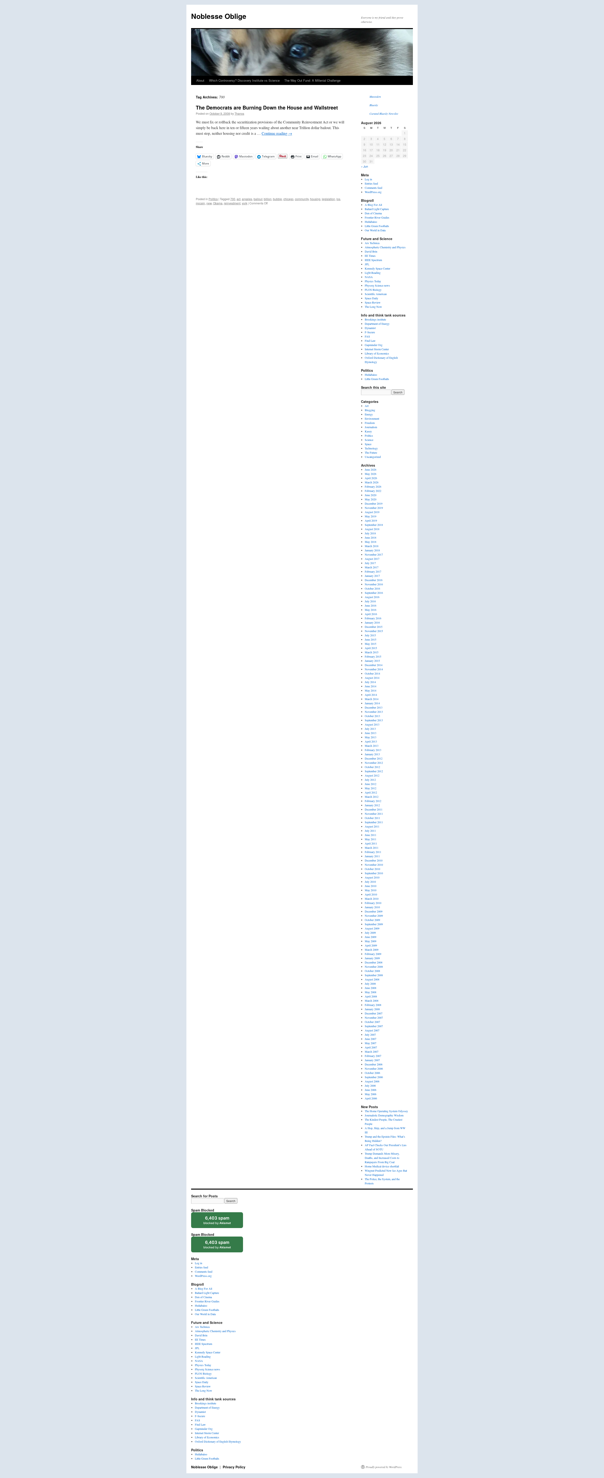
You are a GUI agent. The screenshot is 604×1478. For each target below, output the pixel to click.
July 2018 (370, 533)
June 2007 (370, 1039)
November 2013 (374, 712)
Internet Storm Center (377, 349)
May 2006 (370, 1094)
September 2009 (374, 924)
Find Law (370, 340)
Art (367, 406)
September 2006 (374, 1077)
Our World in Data (375, 230)
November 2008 (374, 966)
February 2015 (373, 656)
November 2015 (374, 631)
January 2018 (372, 550)
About (200, 80)
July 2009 (370, 932)
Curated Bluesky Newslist (383, 113)
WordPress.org (373, 192)
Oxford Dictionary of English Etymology (218, 1441)
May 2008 (370, 992)
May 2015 (370, 644)
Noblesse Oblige (218, 16)
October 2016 (372, 588)
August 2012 (372, 775)
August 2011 (372, 826)
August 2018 (372, 529)
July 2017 (370, 563)
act (238, 199)
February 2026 (373, 486)
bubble (277, 199)
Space (368, 444)
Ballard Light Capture (377, 209)
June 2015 (370, 639)
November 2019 (374, 508)
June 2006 (370, 1090)
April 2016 (371, 614)
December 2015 (373, 627)
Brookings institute (375, 319)
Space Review (373, 302)
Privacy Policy (234, 1467)
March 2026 (371, 482)
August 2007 (372, 1030)
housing (315, 199)
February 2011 (373, 852)
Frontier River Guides (377, 217)
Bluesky (373, 105)
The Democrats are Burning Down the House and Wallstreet (267, 107)
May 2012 (370, 788)
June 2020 (370, 495)
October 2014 (372, 673)
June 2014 (370, 686)
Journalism (371, 427)
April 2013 (371, 741)
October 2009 (372, 920)
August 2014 (372, 678)
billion (268, 199)
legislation (328, 199)
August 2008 (372, 979)
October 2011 (372, 818)
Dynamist (370, 328)
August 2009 (372, 928)
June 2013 (370, 733)
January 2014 (372, 703)
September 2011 (374, 822)
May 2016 (370, 610)
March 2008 (371, 1000)
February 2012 (373, 801)
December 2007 (373, 1013)
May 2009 (370, 941)
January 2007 (372, 1060)
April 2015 (371, 648)
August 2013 (372, 724)
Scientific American (376, 294)
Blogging (370, 410)
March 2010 (371, 898)
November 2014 (374, 669)
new (209, 203)
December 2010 (373, 860)
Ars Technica (372, 243)
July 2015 (370, 635)
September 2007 (374, 1026)
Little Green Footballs (377, 226)
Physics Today (373, 281)
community (302, 199)
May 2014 (370, 690)
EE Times (370, 256)
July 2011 (370, 830)
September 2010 (374, 873)
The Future (371, 452)
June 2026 (370, 469)
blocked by (221, 1222)
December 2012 (373, 758)
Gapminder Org (373, 345)
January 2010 (372, 907)
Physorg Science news (377, 285)
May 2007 (370, 1043)
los (338, 199)
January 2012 (372, 805)
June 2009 (370, 937)
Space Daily (371, 298)
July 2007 (370, 1034)
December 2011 (373, 809)
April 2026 (371, 478)
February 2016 (373, 618)
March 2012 (371, 796)
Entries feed (371, 183)
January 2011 (372, 856)
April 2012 (371, 792)
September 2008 (374, 975)
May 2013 (370, 737)
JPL (367, 264)
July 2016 (370, 601)
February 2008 (373, 1005)
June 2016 (370, 605)
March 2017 (371, 567)
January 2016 (372, 622)
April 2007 (371, 1047)
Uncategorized (373, 457)
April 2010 (371, 894)
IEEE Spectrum (373, 260)
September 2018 (374, 525)
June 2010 (370, 886)
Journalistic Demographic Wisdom (384, 1115)
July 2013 (370, 729)
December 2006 (373, 1064)
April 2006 (371, 1098)
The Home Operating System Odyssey (386, 1111)
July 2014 (370, 682)
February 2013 (373, 750)
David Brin (371, 251)
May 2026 (370, 474)
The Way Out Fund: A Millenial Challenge (312, 80)
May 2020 (370, 499)
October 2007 (372, 1022)
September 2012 (374, 771)
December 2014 (373, 665)
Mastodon (375, 96)
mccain (200, 203)
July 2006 (370, 1085)
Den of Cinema (373, 213)
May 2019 (370, 516)
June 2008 (370, 988)
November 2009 (374, 915)
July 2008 (370, 983)
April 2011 (371, 843)
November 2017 (374, 554)
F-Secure (370, 332)
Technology (371, 448)
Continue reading (277, 133)
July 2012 (370, 779)
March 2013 (371, 745)
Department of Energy (377, 323)
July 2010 (370, 881)
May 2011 (370, 839)
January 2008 (372, 1009)
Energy (369, 414)
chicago (288, 199)
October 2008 (372, 971)
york (244, 203)
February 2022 (373, 491)
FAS (367, 336)
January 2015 (372, 661)
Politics (213, 199)
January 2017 (372, 576)
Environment (372, 418)
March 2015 (371, 652)
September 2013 (374, 720)
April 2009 (371, 945)
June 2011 (370, 835)
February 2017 (373, 571)
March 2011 (371, 847)
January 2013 (372, 754)
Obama (217, 203)
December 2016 (373, 580)
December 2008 (373, 962)
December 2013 (373, 707)
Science (369, 440)
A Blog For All (373, 205)
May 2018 (370, 542)
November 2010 (374, 864)
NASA (369, 277)
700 (232, 199)
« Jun (364, 166)
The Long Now (373, 306)
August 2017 (372, 559)
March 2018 (371, 546)
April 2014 (371, 695)
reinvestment (232, 203)
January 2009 (372, 958)
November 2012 (374, 762)
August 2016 (372, 597)
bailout (258, 199)
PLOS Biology (373, 289)
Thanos (239, 113)
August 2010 (372, 877)
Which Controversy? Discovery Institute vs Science (244, 80)
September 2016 (374, 593)
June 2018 (370, 537)
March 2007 (371, 1051)
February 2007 (373, 1056)
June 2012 (370, 784)
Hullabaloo (371, 222)
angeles (247, 199)
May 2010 (370, 890)
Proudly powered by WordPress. (384, 1467)
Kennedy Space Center (377, 268)
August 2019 (372, 512)
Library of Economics (377, 353)
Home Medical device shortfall (382, 1166)
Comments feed (373, 188)
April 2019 (371, 520)
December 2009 (373, 911)
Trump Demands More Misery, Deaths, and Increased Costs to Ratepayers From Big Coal (382, 1158)
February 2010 (373, 903)
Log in (368, 179)
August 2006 (372, 1081)
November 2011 (374, 813)
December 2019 (373, 503)
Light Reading (373, 272)
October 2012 (372, 767)
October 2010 (372, 869)
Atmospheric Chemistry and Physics (385, 247)
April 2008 (371, 996)
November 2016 (374, 584)
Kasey (368, 431)
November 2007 (374, 1017)
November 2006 (374, 1068)
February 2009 (373, 954)
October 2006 (372, 1073)
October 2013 (372, 716)
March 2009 (371, 949)
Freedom (370, 423)
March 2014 (371, 699)
